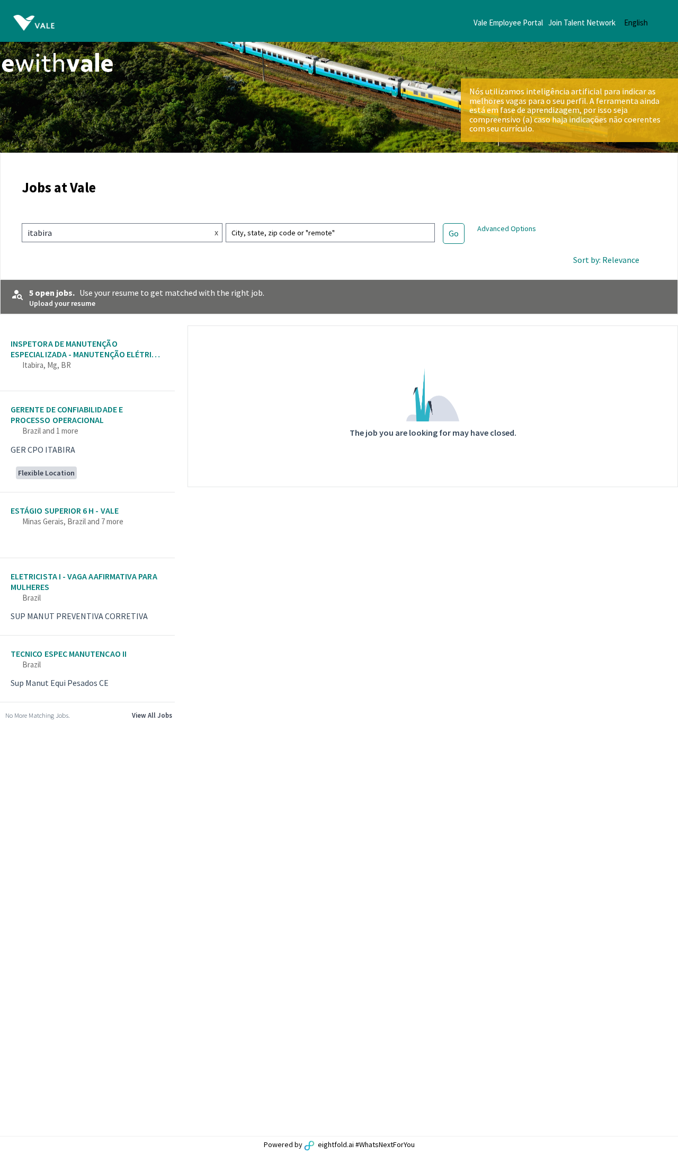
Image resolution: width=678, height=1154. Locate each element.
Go (454, 233)
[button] (644, 22)
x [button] (216, 232)
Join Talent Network (581, 22)
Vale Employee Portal (508, 22)
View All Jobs (152, 715)
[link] (87, 359)
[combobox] (112, 233)
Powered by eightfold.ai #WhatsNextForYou (339, 1144)
